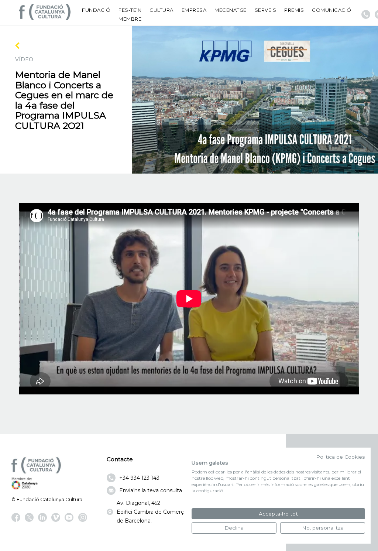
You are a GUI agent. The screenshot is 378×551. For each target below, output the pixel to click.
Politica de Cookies (340, 457)
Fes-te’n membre (129, 14)
